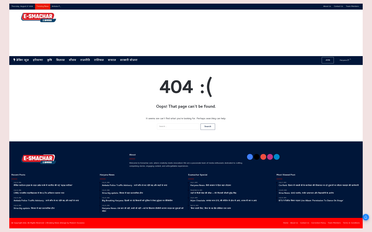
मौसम (72, 60)
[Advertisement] (245, 33)
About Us (327, 6)
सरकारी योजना (128, 60)
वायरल (112, 60)
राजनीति (85, 60)
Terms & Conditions (351, 223)
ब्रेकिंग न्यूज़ (22, 60)
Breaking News (53, 223)
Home (285, 223)
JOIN (328, 60)
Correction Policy (318, 223)
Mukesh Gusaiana (77, 223)
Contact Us (338, 6)
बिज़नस (60, 60)
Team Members (352, 6)
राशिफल (99, 60)
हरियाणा (38, 60)
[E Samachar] (38, 18)
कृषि (49, 60)
